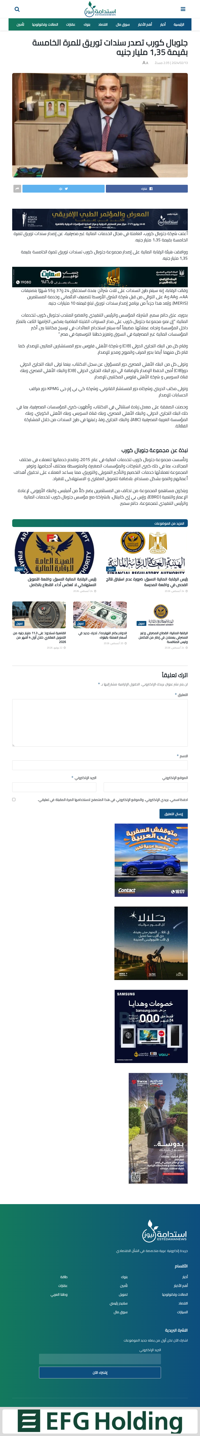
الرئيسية (179, 24)
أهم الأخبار (145, 24)
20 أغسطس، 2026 (114, 643)
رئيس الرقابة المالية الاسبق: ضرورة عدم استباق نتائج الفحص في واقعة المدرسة (147, 581)
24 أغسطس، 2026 (175, 591)
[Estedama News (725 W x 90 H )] (100, 219)
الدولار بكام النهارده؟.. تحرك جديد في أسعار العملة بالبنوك (102, 635)
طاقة (64, 1277)
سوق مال (123, 24)
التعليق (181, 694)
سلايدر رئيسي (119, 1303)
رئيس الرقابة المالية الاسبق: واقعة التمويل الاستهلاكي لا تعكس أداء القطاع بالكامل (62, 581)
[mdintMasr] (151, 943)
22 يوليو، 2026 (55, 647)
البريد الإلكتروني (83, 777)
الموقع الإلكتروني (175, 777)
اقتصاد (103, 24)
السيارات (182, 1312)
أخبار (163, 24)
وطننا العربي (59, 1294)
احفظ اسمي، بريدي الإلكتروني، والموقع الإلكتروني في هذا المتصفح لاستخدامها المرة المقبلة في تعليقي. (113, 799)
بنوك (87, 24)
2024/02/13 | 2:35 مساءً (171, 63)
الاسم (182, 756)
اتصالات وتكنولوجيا (45, 24)
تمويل (111, 569)
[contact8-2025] (151, 860)
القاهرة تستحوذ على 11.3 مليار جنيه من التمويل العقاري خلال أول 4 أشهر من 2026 (39, 637)
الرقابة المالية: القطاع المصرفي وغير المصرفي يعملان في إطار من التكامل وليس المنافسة (163, 637)
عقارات (70, 24)
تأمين (20, 24)
